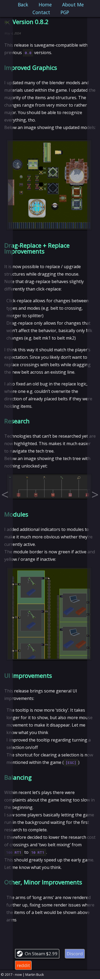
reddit (23, 965)
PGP (65, 12)
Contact (41, 12)
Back (23, 4)
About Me (73, 4)
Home (45, 4)
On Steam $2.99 (41, 953)
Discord (75, 953)
